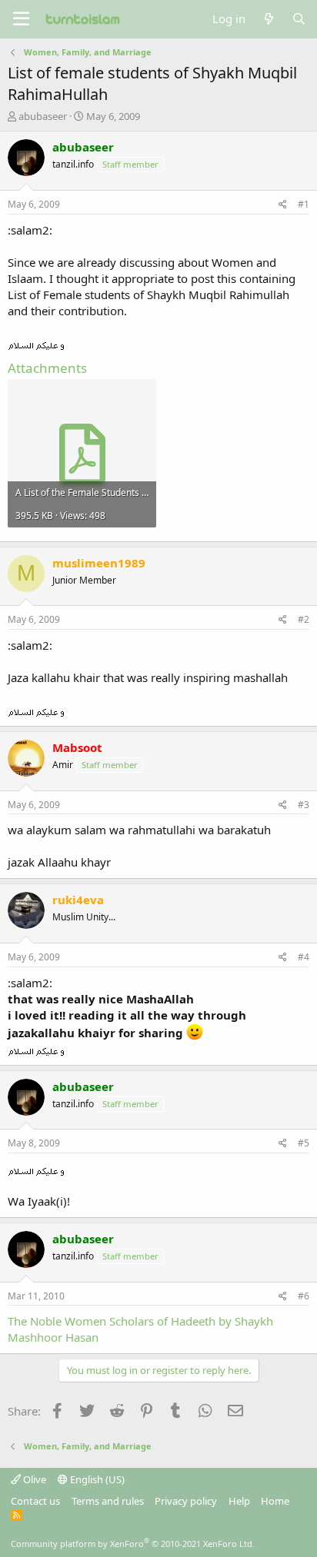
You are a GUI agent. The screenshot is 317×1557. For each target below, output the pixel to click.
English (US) (96, 1479)
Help (239, 1501)
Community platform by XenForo (133, 1543)
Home (275, 1501)
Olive (33, 1479)
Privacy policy (186, 1501)
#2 (303, 619)
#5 (303, 1142)
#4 (303, 956)
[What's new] (268, 19)
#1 (303, 204)
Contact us (35, 1501)
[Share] (282, 205)
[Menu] (21, 19)
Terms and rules (108, 1501)
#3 (303, 804)
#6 (303, 1295)
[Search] (299, 19)
